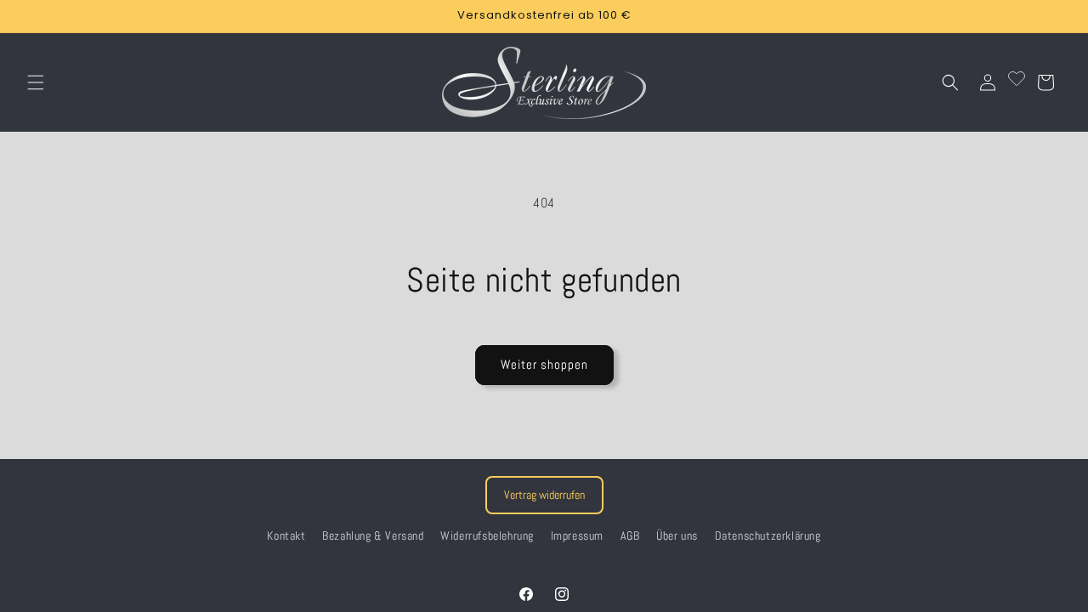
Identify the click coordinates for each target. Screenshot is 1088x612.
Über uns (677, 535)
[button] (35, 82)
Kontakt (286, 535)
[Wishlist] (1016, 82)
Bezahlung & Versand (372, 535)
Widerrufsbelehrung (487, 535)
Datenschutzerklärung (768, 535)
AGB (630, 535)
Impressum (577, 535)
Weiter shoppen (544, 364)
